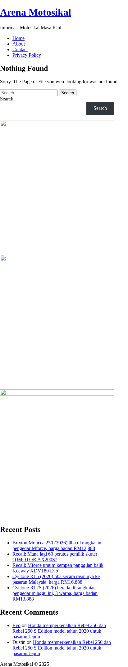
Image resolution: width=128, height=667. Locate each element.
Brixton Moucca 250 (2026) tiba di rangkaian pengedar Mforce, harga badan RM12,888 (56, 545)
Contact (20, 49)
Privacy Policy (26, 55)
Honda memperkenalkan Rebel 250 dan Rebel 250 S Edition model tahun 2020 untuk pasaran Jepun (59, 631)
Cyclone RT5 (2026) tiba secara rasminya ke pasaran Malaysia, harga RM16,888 (56, 579)
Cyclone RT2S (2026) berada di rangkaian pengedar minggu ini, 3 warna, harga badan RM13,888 (55, 593)
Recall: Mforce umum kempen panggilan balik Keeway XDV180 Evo (57, 567)
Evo (16, 625)
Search (6, 98)
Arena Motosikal (35, 12)
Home (18, 38)
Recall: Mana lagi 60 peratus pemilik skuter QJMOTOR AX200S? (54, 556)
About (18, 43)
